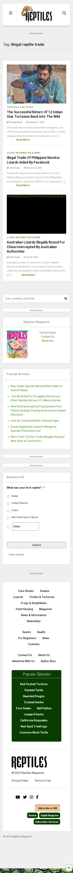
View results (16, 554)
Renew (32, 815)
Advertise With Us (23, 661)
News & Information (34, 615)
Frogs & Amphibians (34, 603)
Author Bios (48, 661)
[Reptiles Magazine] (35, 24)
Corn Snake (23, 708)
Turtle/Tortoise (19, 503)
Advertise (48, 340)
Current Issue (48, 332)
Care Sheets (26, 591)
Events (26, 632)
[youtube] (18, 797)
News (45, 638)
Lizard (14, 510)
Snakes (44, 591)
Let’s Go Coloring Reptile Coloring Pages (35, 420)
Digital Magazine (50, 815)
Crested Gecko (34, 702)
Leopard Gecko (34, 714)
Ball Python (44, 708)
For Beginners (27, 638)
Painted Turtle (34, 690)
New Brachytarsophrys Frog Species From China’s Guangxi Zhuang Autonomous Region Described (38, 410)
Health (41, 632)
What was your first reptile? (26, 487)
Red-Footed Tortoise (33, 684)
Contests (34, 644)
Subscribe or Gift (47, 808)
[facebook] (37, 797)
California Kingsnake (33, 720)
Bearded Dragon (34, 696)
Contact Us (48, 336)
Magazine (45, 609)
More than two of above (24, 517)
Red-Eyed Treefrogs (34, 726)
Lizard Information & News (23, 153)
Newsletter (34, 621)
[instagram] (31, 797)
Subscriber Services (47, 822)
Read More (23, 139)
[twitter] (25, 797)
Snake (14, 496)
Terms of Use (42, 780)
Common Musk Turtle (34, 732)
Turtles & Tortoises (20, 107)
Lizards (18, 597)
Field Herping (24, 609)
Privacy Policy (20, 780)
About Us (44, 655)
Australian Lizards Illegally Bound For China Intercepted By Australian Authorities (36, 246)
